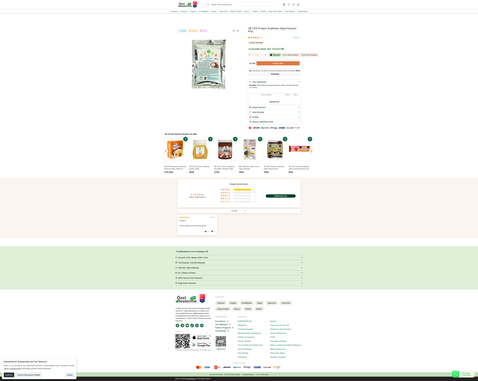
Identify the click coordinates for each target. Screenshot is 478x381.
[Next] (311, 151)
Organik (233, 303)
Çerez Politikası (245, 349)
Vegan (259, 303)
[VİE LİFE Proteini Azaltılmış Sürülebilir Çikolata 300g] (225, 149)
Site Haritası (243, 353)
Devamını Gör (274, 101)
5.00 (202, 194)
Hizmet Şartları (244, 341)
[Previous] (166, 151)
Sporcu (237, 309)
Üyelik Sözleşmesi (278, 333)
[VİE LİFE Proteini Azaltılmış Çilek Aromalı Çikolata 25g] (299, 149)
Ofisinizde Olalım (277, 353)
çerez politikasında (12, 368)
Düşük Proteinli (223, 309)
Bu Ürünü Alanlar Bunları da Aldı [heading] (181, 134)
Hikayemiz (242, 325)
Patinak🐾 (242, 357)
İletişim (273, 321)
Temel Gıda (285, 303)
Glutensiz (221, 303)
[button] (298, 4)
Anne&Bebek (247, 303)
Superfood (272, 303)
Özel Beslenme (190, 379)
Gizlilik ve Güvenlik (246, 337)
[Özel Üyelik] (284, 4)
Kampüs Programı (278, 357)
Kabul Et (9, 375)
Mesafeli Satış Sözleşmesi (249, 333)
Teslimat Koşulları (245, 329)
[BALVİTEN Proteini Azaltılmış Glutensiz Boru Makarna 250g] (175, 149)
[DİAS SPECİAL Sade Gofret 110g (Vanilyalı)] (250, 149)
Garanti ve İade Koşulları (280, 329)
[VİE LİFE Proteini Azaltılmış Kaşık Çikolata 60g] (274, 149)
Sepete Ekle (278, 63)
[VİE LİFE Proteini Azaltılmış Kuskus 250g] (200, 149)
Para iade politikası (278, 341)
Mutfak (259, 309)
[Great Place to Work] (195, 4)
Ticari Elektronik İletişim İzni (250, 345)
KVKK (272, 337)
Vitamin (248, 309)
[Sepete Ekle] (185, 139)
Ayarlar (70, 375)
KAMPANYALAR (245, 321)
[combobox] (242, 5)
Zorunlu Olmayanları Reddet (29, 375)
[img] (184, 217)
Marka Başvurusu (277, 349)
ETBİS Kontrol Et (220, 348)
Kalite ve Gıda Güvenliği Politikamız (285, 345)
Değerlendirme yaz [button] (280, 196)
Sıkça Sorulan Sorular (279, 325)
